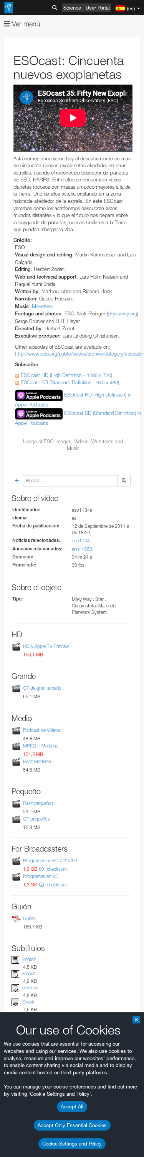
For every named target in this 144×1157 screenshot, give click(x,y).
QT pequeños (36, 819)
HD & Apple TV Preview (46, 646)
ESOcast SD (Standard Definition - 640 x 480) (69, 382)
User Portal (98, 8)
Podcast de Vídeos (41, 730)
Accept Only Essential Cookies (72, 1125)
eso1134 (81, 540)
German (30, 988)
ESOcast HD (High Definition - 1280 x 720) (65, 375)
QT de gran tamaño (42, 688)
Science (72, 8)
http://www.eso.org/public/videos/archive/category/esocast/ (79, 354)
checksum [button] (56, 869)
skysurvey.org (122, 313)
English (29, 959)
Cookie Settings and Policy (72, 1144)
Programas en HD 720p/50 (50, 860)
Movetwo (42, 306)
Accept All (72, 1106)
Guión (29, 918)
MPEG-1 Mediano (40, 746)
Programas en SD (40, 877)
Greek (28, 1002)
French (28, 973)
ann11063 (82, 549)
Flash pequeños (38, 803)
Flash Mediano (37, 761)
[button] (41, 869)
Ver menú (25, 24)
